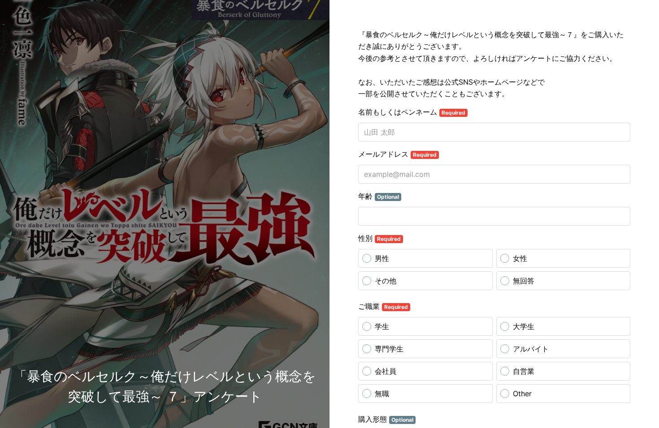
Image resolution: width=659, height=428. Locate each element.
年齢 (378, 196)
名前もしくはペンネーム (411, 111)
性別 (379, 238)
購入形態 (385, 419)
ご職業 (383, 306)
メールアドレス (397, 154)
